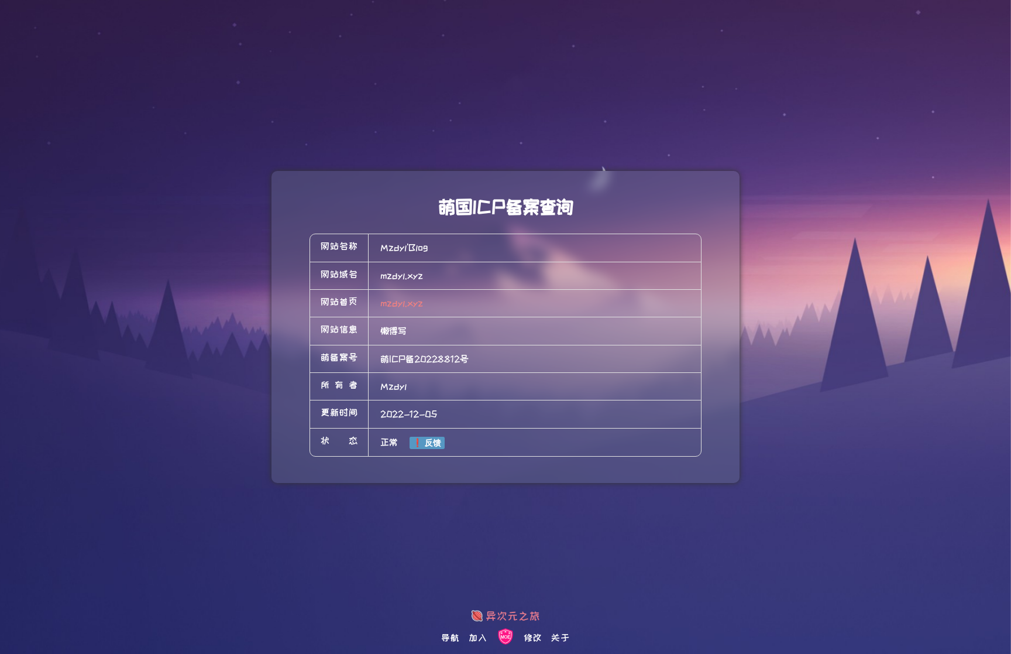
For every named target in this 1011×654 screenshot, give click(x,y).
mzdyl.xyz (401, 303)
